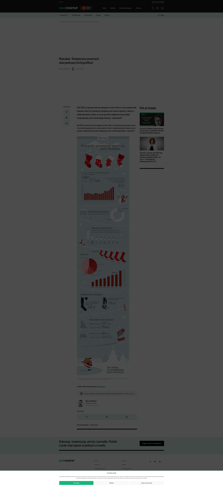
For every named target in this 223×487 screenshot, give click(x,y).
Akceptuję (76, 483)
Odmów (111, 483)
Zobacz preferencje (146, 483)
